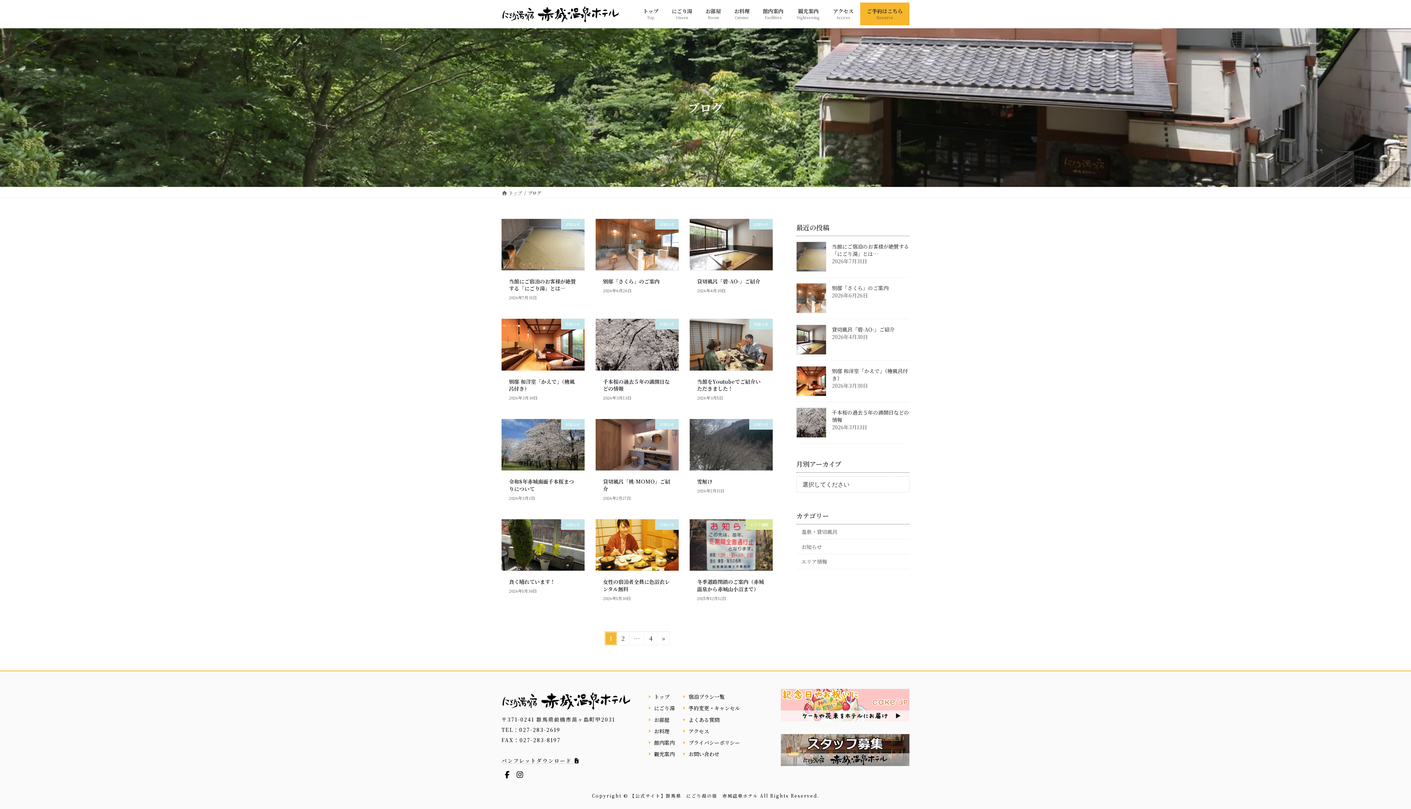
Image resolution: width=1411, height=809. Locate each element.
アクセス (699, 730)
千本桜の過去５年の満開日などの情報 (636, 385)
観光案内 (664, 754)
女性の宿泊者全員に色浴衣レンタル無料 (636, 585)
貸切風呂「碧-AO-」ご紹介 (728, 281)
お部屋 (661, 719)
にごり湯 (664, 708)
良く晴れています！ (532, 581)
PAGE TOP (1374, 778)
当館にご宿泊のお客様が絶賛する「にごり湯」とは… (542, 285)
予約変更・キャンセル (714, 708)
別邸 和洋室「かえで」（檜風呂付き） (542, 385)
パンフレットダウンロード (538, 760)
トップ (661, 696)
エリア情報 (814, 561)
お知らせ (811, 546)
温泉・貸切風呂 (819, 531)
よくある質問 (704, 719)
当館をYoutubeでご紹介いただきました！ (729, 385)
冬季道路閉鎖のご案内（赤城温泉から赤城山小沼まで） (730, 585)
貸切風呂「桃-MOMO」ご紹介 (636, 485)
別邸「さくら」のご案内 (631, 281)
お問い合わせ (704, 754)
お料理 (661, 730)
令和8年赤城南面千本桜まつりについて (541, 485)
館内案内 (664, 742)
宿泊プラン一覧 (707, 696)
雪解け (704, 481)
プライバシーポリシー (714, 742)
